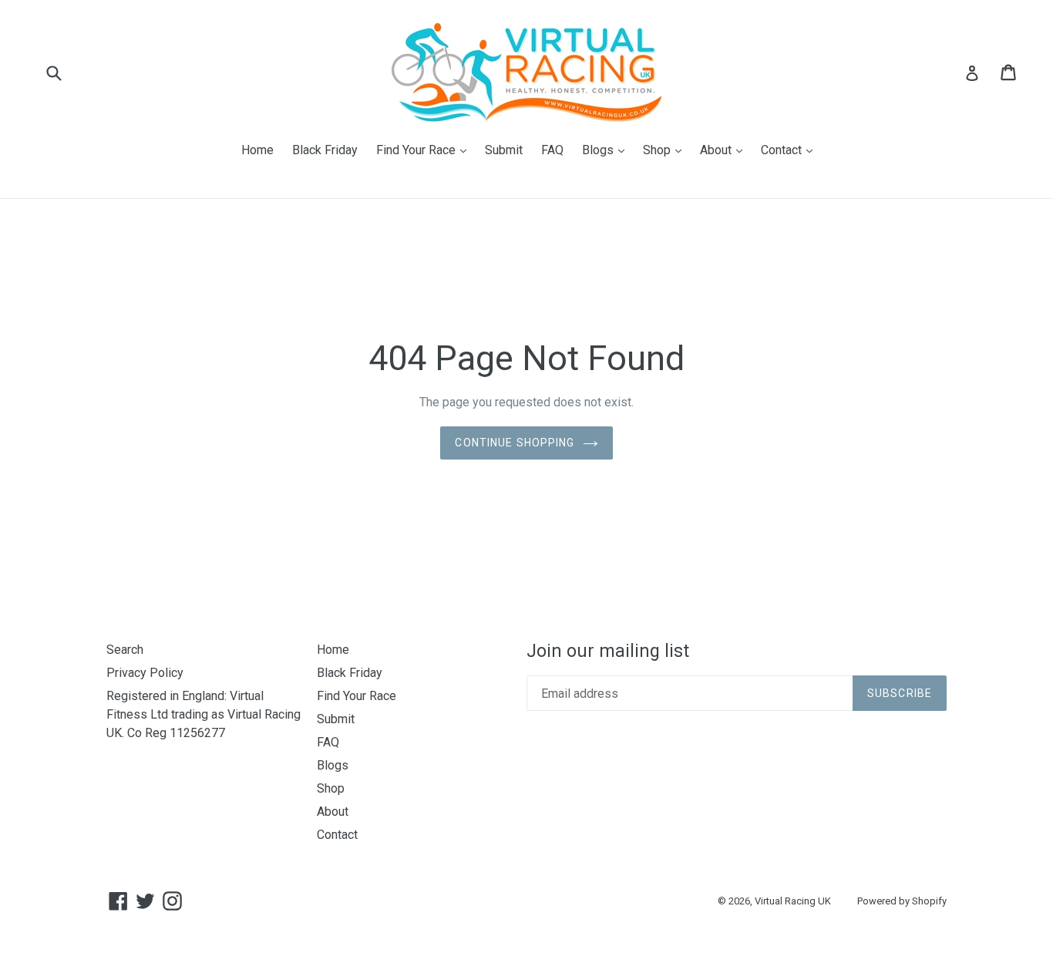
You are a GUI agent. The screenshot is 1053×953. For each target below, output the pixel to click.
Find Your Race (425, 149)
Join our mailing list (607, 651)
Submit (504, 150)
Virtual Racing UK (793, 901)
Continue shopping (514, 442)
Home (257, 150)
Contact (790, 149)
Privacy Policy (144, 672)
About (725, 149)
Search (124, 649)
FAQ (552, 150)
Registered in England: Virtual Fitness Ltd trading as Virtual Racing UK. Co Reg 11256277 (203, 714)
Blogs (607, 149)
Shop (666, 149)
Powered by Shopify (902, 901)
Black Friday (325, 150)
